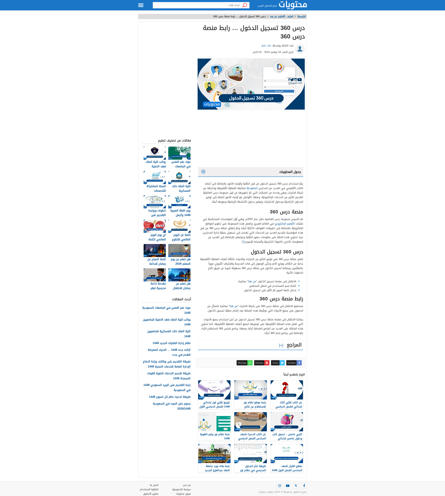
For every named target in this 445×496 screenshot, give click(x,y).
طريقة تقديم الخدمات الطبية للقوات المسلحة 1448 (169, 376)
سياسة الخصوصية (181, 489)
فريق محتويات (183, 494)
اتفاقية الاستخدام (149, 489)
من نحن (187, 485)
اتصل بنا (154, 485)
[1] (243, 241)
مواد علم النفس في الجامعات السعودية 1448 (166, 310)
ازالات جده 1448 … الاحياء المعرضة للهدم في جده (169, 352)
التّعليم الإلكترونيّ (285, 223)
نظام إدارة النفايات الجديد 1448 (172, 343)
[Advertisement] (250, 139)
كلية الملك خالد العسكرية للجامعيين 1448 (169, 334)
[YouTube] (287, 486)
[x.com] (296, 486)
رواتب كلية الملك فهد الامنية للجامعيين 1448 (167, 322)
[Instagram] (279, 486)
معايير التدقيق (150, 494)
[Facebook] (304, 486)
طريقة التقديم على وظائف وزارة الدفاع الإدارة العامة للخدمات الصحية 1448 (167, 364)
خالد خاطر (266, 45)
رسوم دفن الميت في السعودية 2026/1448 (172, 406)
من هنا (252, 281)
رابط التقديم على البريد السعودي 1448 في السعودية (167, 388)
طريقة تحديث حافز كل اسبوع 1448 (170, 396)
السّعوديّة (251, 188)
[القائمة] (140, 5)
